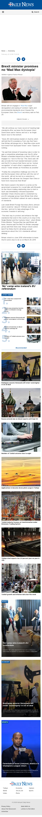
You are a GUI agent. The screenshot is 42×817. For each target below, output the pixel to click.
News (3, 51)
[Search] (32, 12)
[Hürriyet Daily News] (21, 4)
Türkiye (5, 788)
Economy (11, 51)
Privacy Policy (5, 806)
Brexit (19, 112)
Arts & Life (19, 790)
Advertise (4, 811)
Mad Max (24, 106)
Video (5, 793)
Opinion (31, 788)
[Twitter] (23, 59)
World (5, 790)
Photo (18, 793)
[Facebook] (18, 59)
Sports (31, 790)
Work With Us (25, 806)
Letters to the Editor (28, 809)
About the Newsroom (8, 809)
